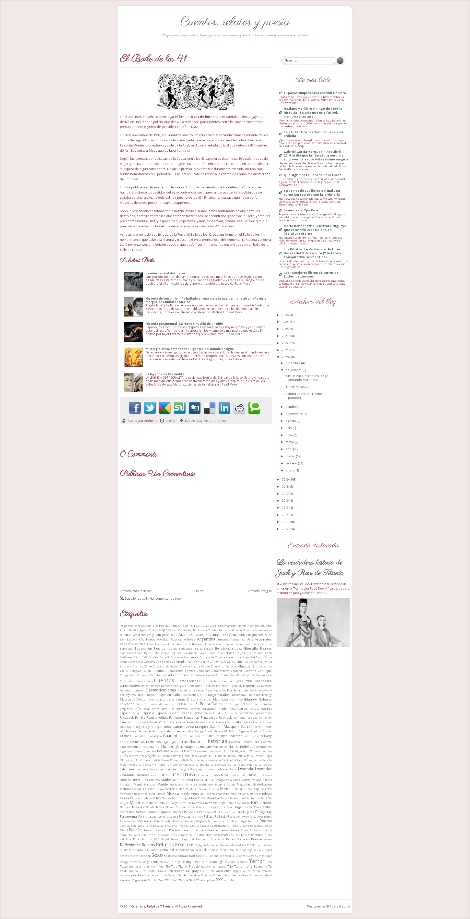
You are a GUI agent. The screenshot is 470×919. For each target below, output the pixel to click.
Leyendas (263, 769)
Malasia (245, 780)
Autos (193, 644)
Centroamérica (237, 662)
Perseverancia (128, 821)
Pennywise (242, 816)
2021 (213, 626)
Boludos (176, 653)
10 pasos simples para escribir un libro (315, 93)
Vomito (153, 880)
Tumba (133, 871)
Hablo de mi (196, 736)
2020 (206, 626)
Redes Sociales (237, 839)
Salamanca (187, 850)
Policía (244, 830)
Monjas (183, 798)
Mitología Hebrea (141, 798)
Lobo (208, 775)
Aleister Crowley (208, 630)
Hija (165, 741)
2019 (285, 479)
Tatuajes (157, 862)
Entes (155, 709)
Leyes (153, 775)
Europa (229, 713)
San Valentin (218, 850)
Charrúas (138, 666)
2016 (199, 626)
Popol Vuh (139, 835)
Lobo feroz (220, 775)
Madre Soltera (182, 780)
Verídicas (194, 875)
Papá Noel (213, 812)
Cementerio (218, 662)
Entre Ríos (167, 709)
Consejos (265, 670)
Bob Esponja (161, 653)
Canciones (176, 657)
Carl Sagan (256, 657)
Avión (208, 644)
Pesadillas (145, 821)
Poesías (135, 830)
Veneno (267, 871)
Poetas (234, 830)
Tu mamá (260, 866)
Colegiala (135, 671)
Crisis (269, 675)
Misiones (252, 794)
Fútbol (167, 727)
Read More (242, 283)
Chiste (157, 666)
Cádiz (137, 657)
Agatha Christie (149, 630)
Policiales (255, 830)
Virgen (136, 880)
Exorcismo (245, 713)
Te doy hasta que (194, 862)
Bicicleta (237, 648)
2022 (285, 343)
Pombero (126, 835)
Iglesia (179, 747)
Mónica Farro (170, 798)
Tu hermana (243, 866)
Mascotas (244, 784)
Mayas (160, 789)
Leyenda (245, 769)
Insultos (151, 751)
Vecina (247, 871)
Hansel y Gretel (253, 736)
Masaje (231, 784)
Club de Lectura (261, 666)
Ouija (257, 807)
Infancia (233, 747)
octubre (292, 406)
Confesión (250, 671)
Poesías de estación (156, 830)
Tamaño (136, 862)
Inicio (200, 591)
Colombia (159, 671)
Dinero (251, 695)
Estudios (218, 713)
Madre (166, 779)
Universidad (175, 871)
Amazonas (139, 635)
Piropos (200, 821)
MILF (234, 794)
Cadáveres (126, 657)
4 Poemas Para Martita (232, 626)
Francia (219, 722)
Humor (167, 746)
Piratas (189, 821)
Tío (167, 866)
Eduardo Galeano (258, 699)
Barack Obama (262, 644)
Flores (190, 722)
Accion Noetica (129, 630)
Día (224, 690)
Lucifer (136, 780)
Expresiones (263, 713)
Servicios (133, 856)
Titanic (183, 866)
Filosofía (142, 722)
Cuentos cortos (187, 681)
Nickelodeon (242, 803)
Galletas (257, 727)
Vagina (237, 871)
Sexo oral (170, 856)
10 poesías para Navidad (136, 626)
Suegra (250, 856)
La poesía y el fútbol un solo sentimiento (166, 764)
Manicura (150, 784)
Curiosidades (130, 685)
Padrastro (127, 812)
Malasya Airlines (262, 780)
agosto (291, 421)
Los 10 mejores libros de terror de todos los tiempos (311, 274)
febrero (292, 463)
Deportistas (251, 686)
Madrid (198, 780)
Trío (230, 866)
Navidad (185, 803)
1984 (192, 626)
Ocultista (181, 807)
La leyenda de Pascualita (165, 374)
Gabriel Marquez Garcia (231, 726)
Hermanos (153, 742)
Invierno (202, 751)
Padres (140, 812)
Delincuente (219, 686)
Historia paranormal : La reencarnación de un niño (184, 324)
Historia (209, 420)
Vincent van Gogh (260, 875)
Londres (234, 775)
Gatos (168, 731)
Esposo (173, 713)
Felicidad (252, 717)
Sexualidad (186, 855)
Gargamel (144, 731)
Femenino (265, 717)
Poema (265, 820)
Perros (268, 816)
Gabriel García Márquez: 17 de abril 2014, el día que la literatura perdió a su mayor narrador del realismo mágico (316, 155)
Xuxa (212, 880)
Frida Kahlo (127, 727)
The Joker (135, 866)
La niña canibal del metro (165, 273)
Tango (146, 862)
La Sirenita (203, 764)
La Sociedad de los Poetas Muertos (234, 764)
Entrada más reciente (136, 591)
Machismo (153, 780)
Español (125, 713)
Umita (162, 871)
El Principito (233, 704)
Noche (267, 803)
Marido (162, 784)
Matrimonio (128, 789)
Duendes (205, 699)
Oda (191, 807)
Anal (192, 635)
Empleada (126, 709)
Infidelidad (247, 746)
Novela (150, 807)
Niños (256, 802)
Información (264, 747)
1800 (184, 626)
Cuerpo (227, 681)
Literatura (182, 774)
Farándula (226, 717)
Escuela (254, 709)
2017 (285, 493)
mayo (290, 442)
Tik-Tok (151, 866)
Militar (242, 794)
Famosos (176, 717)
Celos (195, 662)
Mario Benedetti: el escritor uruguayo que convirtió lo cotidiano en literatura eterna (315, 230)
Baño (248, 644)
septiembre (295, 413)
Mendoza (241, 789)
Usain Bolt (207, 871)
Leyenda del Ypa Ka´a (301, 210)
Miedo (185, 794)
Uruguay (192, 871)
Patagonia (172, 816)
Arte (250, 639)
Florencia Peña (174, 722)
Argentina (206, 639)
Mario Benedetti (195, 784)
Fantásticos (209, 717)
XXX (219, 880)
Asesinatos (263, 639)
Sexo (157, 854)
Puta (136, 839)
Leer (175, 769)
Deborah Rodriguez (173, 686)
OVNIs (267, 807)
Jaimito (267, 751)
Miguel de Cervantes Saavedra (210, 794)
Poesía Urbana (240, 825)
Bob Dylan (144, 653)
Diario (151, 695)
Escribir (222, 709)
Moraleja (213, 798)
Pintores (178, 821)
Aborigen (253, 626)
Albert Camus (178, 630)
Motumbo (253, 798)
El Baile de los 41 (296, 387)
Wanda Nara (187, 880)
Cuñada (258, 681)
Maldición (126, 784)
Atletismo (161, 644)
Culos (237, 681)
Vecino (256, 871)
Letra (233, 769)
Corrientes (199, 675)
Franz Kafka (233, 722)
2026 (285, 315)
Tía (144, 866)
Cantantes (191, 657)
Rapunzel (188, 839)
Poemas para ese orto (163, 825)
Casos (139, 662)
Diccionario (189, 695)
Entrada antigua (260, 591)
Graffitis (125, 736)
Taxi (166, 862)
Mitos (157, 798)
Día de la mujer (238, 690)
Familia (140, 717)
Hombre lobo (251, 742)
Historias (216, 741)
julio (289, 428)
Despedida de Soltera (191, 690)
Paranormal (129, 816)
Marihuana (176, 784)
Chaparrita (255, 662)
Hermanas (137, 742)
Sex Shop (145, 856)
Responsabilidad (230, 845)
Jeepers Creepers (139, 756)
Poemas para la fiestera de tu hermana (204, 825)
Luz (143, 780)
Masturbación (262, 784)
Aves (200, 644)
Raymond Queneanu (210, 839)
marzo (291, 456)
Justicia (156, 760)
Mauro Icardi (146, 789)
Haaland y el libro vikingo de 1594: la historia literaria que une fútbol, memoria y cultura (313, 112)
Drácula (192, 699)
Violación (125, 880)
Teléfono (230, 862)
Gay (199, 420)
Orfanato (201, 807)
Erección (194, 709)
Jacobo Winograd (250, 751)
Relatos (148, 844)
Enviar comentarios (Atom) (165, 598)
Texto (124, 866)
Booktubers (190, 653)
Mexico (161, 794)
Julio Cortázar (142, 760)
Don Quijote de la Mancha (166, 699)
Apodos (176, 639)
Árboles (189, 639)
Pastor (161, 816)
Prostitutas (255, 835)
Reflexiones (130, 844)
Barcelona (126, 648)
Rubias (124, 850)
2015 (285, 507)
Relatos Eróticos (175, 844)
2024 (285, 328)
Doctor (142, 699)
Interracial (176, 751)
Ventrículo (161, 875)
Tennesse (242, 862)
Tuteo (143, 871)
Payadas (185, 816)
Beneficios (222, 648)
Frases (247, 722)
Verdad (183, 875)
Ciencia (185, 666)
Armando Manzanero (231, 639)
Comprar (236, 671)
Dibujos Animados (168, 695)
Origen (239, 807)
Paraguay (263, 811)
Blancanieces (128, 653)
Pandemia (191, 812)
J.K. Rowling (230, 751)
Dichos (202, 695)
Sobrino (214, 856)
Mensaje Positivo (260, 789)
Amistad (171, 635)
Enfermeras (142, 709)
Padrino (152, 812)
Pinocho (166, 821)
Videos (218, 875)
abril (289, 449)
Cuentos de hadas (210, 681)
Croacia (141, 681)
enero (290, 470)
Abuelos (266, 626)
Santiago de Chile (253, 850)
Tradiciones (208, 866)
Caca (268, 653)
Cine (214, 666)
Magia (221, 780)
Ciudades (231, 666)
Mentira (143, 794)
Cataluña (149, 662)
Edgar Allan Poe (232, 699)
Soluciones (238, 856)
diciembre (293, 363)
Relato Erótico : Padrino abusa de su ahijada (313, 134)
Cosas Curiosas (217, 675)
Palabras (177, 812)
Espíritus (148, 713)
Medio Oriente (199, 789)
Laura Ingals (149, 769)
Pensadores (256, 816)
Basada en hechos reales (156, 648)
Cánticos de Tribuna (212, 657)
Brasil (230, 653)
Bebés (198, 648)
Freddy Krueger (262, 722)
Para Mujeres (245, 812)
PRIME (190, 835)
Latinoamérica (130, 769)
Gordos (267, 731)
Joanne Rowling (173, 756)
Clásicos (244, 666)
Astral (150, 644)
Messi (152, 794)
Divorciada (127, 699)
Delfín (207, 686)
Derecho (266, 686)
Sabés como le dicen (164, 850)
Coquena (143, 675)
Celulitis (204, 662)
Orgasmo (216, 807)
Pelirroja (221, 816)
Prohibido (241, 835)
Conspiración (128, 675)
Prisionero (212, 835)
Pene (231, 816)
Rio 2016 (247, 845)
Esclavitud (209, 709)
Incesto (205, 746)
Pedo (200, 816)
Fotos (210, 722)
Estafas (208, 713)
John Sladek (191, 756)
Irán (211, 751)
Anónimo (237, 634)
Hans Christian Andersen (224, 736)
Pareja (142, 816)
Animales (215, 634)
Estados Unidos (191, 713)
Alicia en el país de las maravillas (251, 630)
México (222, 420)
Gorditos (255, 731)
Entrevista (182, 709)
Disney (267, 695)
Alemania (225, 630)
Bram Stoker (216, 653)
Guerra (183, 736)
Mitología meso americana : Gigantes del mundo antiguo (190, 349)
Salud (206, 850)
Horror (137, 746)
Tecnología (215, 862)
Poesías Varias (217, 830)
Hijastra (175, 742)
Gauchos (180, 731)
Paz (193, 816)
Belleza (208, 648)
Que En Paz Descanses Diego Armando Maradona (306, 378)
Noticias (138, 807)
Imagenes (192, 746)
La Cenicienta (227, 760)
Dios (258, 695)
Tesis (269, 862)
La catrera (211, 760)
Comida (190, 671)
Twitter (152, 871)
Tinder (160, 866)
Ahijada (164, 630)
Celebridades (181, 662)
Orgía (228, 807)
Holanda (234, 742)
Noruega (125, 807)
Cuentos (164, 680)
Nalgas (174, 803)
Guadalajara (154, 736)
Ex (236, 713)
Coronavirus (183, 675)
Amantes (126, 635)
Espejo (136, 713)
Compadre (203, 671)
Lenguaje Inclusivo (203, 769)
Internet (163, 751)
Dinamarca (239, 695)
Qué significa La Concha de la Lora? (312, 175)
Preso (173, 835)
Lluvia (200, 775)
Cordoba (154, 675)
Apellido (163, 639)
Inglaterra (126, 751)
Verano (172, 875)
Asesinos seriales (132, 644)
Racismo (146, 839)
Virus (144, 880)
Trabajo (194, 866)
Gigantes (244, 731)
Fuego (138, 727)
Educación (127, 704)
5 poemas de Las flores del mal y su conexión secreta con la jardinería (312, 192)
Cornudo (167, 675)
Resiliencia (213, 845)
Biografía (251, 648)
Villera (244, 875)
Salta (198, 850)
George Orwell (203, 731)
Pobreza (253, 821)
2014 (285, 514)
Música (164, 803)
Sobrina (202, 855)
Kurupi (174, 760)
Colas (124, 671)
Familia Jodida (157, 717)
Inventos (190, 751)
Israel (218, 751)
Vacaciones (223, 871)
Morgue (224, 798)
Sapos (268, 850)
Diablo (141, 694)
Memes (227, 788)
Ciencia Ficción (200, 666)
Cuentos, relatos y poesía (235, 22)
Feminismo (127, 722)
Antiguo (252, 635)
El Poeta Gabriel (210, 703)
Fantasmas (192, 717)
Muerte (266, 798)
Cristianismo (127, 681)
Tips (174, 866)
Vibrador (206, 875)
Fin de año (156, 722)
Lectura (164, 769)
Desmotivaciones (161, 690)
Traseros (221, 866)
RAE (156, 839)
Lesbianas (222, 769)
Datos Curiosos (150, 686)
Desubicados (213, 690)
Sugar (268, 856)
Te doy (175, 862)
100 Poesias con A (166, 626)
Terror (257, 861)
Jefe (153, 756)
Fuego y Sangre (152, 727)
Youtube (229, 880)
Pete (157, 821)
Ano (225, 635)
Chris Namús (171, 666)
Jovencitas (207, 756)
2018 (285, 486)
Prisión (200, 835)
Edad (216, 699)
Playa (242, 821)
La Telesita (265, 764)
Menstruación (128, 794)
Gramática (138, 736)
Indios (223, 747)
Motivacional (238, 798)
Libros (163, 774)
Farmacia (239, 717)
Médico (183, 789)
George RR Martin (225, 731)
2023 (285, 336)
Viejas (227, 875)
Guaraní (170, 735)
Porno (151, 835)
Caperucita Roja (237, 657)
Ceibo (159, 662)
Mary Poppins (216, 784)
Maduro (209, 780)
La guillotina (245, 760)
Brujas (240, 653)
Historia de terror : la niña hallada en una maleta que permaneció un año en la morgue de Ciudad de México (206, 300)
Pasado (152, 816)
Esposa (161, 713)
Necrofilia (198, 803)
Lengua (184, 769)
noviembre (294, 370)
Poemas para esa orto (134, 825)
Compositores (220, 671)
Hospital (148, 747)
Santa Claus (234, 850)
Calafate (153, 657)
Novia (160, 807)
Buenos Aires (255, 653)
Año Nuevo (147, 639)
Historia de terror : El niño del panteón (305, 395)
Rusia (132, 850)
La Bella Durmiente (191, 760)
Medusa (214, 789)
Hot (157, 747)
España (266, 708)
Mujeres (137, 802)
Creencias (249, 675)
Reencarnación (261, 839)
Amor (183, 634)
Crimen (260, 675)
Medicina (171, 789)
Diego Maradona (219, 695)
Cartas (131, 662)
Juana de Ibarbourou (228, 756)
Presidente (162, 835)
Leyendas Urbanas (134, 775)
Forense (200, 722)
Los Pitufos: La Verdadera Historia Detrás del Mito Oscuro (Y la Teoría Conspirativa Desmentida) (312, 253)
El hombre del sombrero (160, 704)
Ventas (150, 875)
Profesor (227, 835)
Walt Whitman (167, 880)
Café (144, 657)
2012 (285, 529)
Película (209, 816)
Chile (148, 666)
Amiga (151, 635)
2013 (285, 522)
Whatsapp (202, 880)
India (215, 747)
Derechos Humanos (132, 690)
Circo (221, 666)
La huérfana (260, 760)
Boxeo (202, 653)
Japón (124, 756)
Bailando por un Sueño (228, 644)
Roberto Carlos (262, 845)
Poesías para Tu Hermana (187, 830)
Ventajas (139, 875)
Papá (202, 812)
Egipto (139, 704)
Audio (172, 644)
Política (267, 830)
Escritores (239, 708)
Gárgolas (157, 731)
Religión (201, 845)
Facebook (127, 717)
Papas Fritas (228, 812)
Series (123, 856)
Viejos (236, 875)
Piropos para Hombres (222, 821)
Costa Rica (235, 675)
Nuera (170, 807)
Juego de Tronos (253, 756)
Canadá (164, 657)
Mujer (124, 802)
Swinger (124, 862)
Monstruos (197, 798)
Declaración (195, 686)
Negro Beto (225, 803)
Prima (181, 835)
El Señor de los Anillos (257, 704)
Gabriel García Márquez (191, 727)
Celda (167, 662)
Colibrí (146, 671)
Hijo (185, 741)
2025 (285, 321)
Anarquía (202, 635)
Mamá (138, 784)
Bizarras (266, 648)
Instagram (139, 751)
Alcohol (192, 630)
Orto (248, 807)
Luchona (125, 780)
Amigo (160, 635)
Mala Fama (233, 780)
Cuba (149, 681)
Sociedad (225, 856)
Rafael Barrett (170, 839)
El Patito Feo (186, 704)
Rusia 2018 (143, 850)
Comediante (175, 671)
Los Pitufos (248, 775)
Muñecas (152, 803)
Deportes (235, 686)
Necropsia (211, 803)
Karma (165, 760)
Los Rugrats (265, 775)
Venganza (126, 875)
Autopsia (182, 644)
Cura (268, 681)
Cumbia (247, 681)
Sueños (259, 856)
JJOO (160, 756)
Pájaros (164, 812)
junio (290, 435)
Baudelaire (185, 648)
